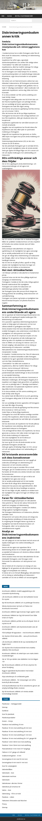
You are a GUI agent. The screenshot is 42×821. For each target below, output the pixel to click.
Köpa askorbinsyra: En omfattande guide (15, 676)
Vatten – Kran (6, 790)
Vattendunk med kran (9, 776)
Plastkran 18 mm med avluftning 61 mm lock (17, 735)
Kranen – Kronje (7, 721)
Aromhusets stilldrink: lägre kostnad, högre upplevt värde (20, 612)
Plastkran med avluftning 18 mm (12, 725)
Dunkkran (5, 711)
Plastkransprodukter (8, 718)
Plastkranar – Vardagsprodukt (12, 704)
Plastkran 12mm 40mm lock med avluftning (16, 742)
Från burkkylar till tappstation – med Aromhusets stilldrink (21, 633)
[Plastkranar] (21, 9)
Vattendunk (5, 780)
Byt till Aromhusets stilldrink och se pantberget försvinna (20, 603)
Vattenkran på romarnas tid (11, 787)
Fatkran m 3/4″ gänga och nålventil (13, 752)
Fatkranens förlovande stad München (14, 801)
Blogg (9, 16)
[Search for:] (21, 20)
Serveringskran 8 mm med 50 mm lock (15, 759)
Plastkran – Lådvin (8, 797)
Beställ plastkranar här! (24, 16)
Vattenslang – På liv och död (11, 794)
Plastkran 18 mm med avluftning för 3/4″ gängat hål (19, 738)
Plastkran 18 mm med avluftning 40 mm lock (17, 728)
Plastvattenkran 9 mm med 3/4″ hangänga (16, 749)
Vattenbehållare (7, 769)
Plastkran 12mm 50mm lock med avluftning (16, 745)
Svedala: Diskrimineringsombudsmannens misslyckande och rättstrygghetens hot (21, 45)
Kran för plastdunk (8, 714)
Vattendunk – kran (8, 773)
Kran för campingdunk (9, 766)
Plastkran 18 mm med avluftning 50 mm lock (17, 731)
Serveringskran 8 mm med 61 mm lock (15, 762)
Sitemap (4, 707)
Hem (3, 16)
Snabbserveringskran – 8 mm (11, 756)
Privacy (4, 804)
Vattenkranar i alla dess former (12, 783)
